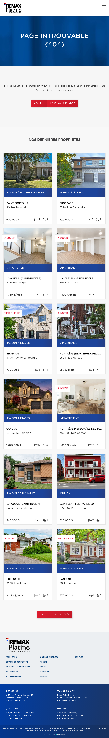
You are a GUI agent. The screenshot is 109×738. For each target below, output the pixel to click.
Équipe (43, 667)
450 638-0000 (69, 701)
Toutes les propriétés (55, 615)
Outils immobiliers (49, 657)
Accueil (39, 103)
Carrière (44, 671)
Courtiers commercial (17, 662)
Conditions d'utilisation (50, 730)
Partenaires (12, 671)
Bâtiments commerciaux (18, 667)
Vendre (43, 662)
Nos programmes (14, 676)
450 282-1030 (68, 718)
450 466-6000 (17, 701)
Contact (79, 657)
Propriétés (11, 657)
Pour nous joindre (62, 103)
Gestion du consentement (73, 730)
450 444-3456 (17, 718)
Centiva (60, 734)
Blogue (44, 676)
